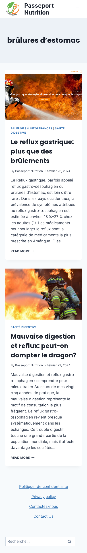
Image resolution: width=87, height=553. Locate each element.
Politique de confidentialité (43, 486)
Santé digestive (24, 327)
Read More (23, 251)
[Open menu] (77, 8)
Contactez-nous (43, 506)
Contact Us (43, 516)
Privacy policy (43, 496)
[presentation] (43, 95)
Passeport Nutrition (29, 171)
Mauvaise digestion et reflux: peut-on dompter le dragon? (43, 346)
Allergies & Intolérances (31, 128)
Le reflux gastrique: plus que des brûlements (42, 151)
